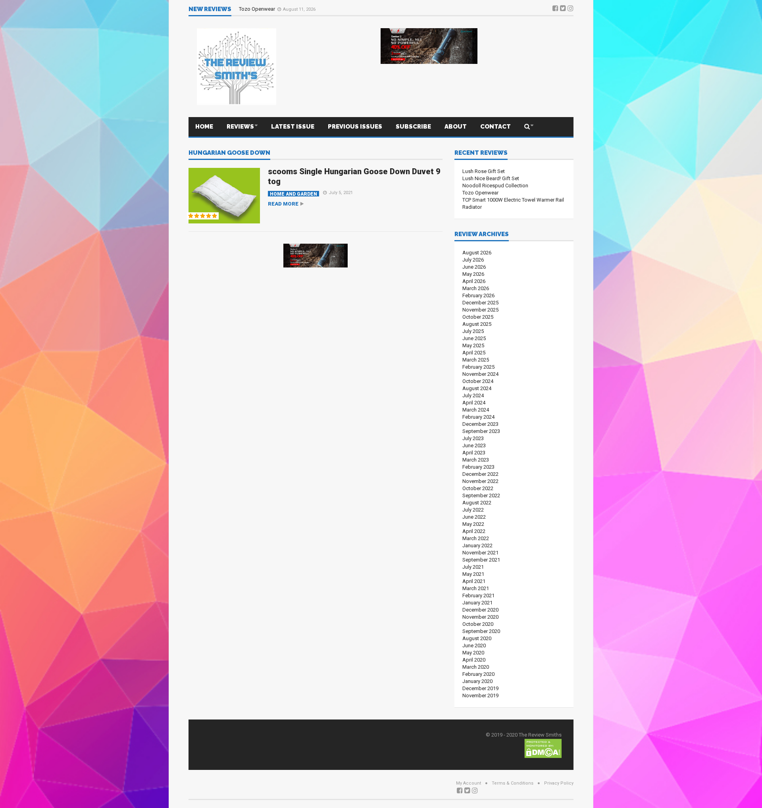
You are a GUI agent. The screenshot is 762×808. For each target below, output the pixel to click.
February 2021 (478, 595)
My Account (468, 783)
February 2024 (478, 417)
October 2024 (477, 381)
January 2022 (477, 545)
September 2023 (481, 431)
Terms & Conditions (512, 783)
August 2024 (476, 388)
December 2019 (480, 688)
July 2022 (473, 510)
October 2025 (477, 317)
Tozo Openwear (257, 9)
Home (204, 126)
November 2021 (480, 553)
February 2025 (478, 367)
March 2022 (475, 538)
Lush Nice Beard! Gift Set (490, 178)
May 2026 (473, 274)
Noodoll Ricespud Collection (495, 186)
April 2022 (473, 531)
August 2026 (476, 253)
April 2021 (473, 581)
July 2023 (473, 438)
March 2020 (475, 667)
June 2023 (474, 445)
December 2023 (480, 424)
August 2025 (476, 324)
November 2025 (480, 310)
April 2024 (473, 403)
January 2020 (477, 681)
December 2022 (480, 474)
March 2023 (475, 460)
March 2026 (475, 288)
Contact (495, 126)
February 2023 (478, 467)
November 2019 (480, 695)
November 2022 (480, 481)
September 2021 (481, 560)
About (455, 126)
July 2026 (473, 260)
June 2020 (474, 645)
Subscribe (413, 126)
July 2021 (473, 567)
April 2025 (473, 353)
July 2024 (473, 395)
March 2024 (475, 410)
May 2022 (473, 524)
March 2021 (475, 588)
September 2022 (481, 495)
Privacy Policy (558, 783)
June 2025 (474, 338)
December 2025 (480, 303)
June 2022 (474, 517)
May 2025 (473, 345)
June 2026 (474, 267)
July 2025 (473, 331)
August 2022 (476, 503)
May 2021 (473, 574)
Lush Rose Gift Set (483, 171)
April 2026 (473, 281)
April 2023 (473, 453)
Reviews (240, 126)
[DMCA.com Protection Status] (543, 748)
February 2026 (478, 295)
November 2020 (480, 617)
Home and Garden (293, 193)
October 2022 (477, 488)
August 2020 (476, 638)
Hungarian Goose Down (229, 153)
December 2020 (480, 610)
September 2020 (481, 631)
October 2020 (477, 624)
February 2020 (478, 674)
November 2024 (480, 374)
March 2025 (475, 360)
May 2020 (473, 653)
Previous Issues (355, 126)
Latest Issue (292, 126)
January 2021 (477, 603)
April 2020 (473, 660)
